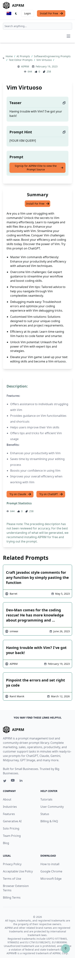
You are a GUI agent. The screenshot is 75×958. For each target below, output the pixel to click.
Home (9, 56)
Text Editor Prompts (21, 60)
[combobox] (37, 26)
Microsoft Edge (51, 879)
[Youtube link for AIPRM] (13, 781)
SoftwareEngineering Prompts (52, 56)
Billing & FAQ (49, 821)
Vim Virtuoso (44, 60)
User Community (52, 807)
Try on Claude (17, 494)
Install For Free (49, 13)
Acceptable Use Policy (18, 871)
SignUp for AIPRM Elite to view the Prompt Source (36, 167)
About (7, 799)
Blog (6, 843)
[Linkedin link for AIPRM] (22, 781)
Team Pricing (12, 836)
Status (44, 814)
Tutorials (46, 799)
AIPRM (25, 66)
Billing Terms (12, 897)
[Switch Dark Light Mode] (16, 13)
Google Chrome (51, 871)
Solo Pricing (11, 828)
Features (9, 814)
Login (27, 13)
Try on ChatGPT (48, 494)
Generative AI (12, 821)
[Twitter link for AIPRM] (5, 781)
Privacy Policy (12, 864)
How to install (49, 864)
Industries (10, 807)
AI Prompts (24, 56)
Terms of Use (12, 879)
